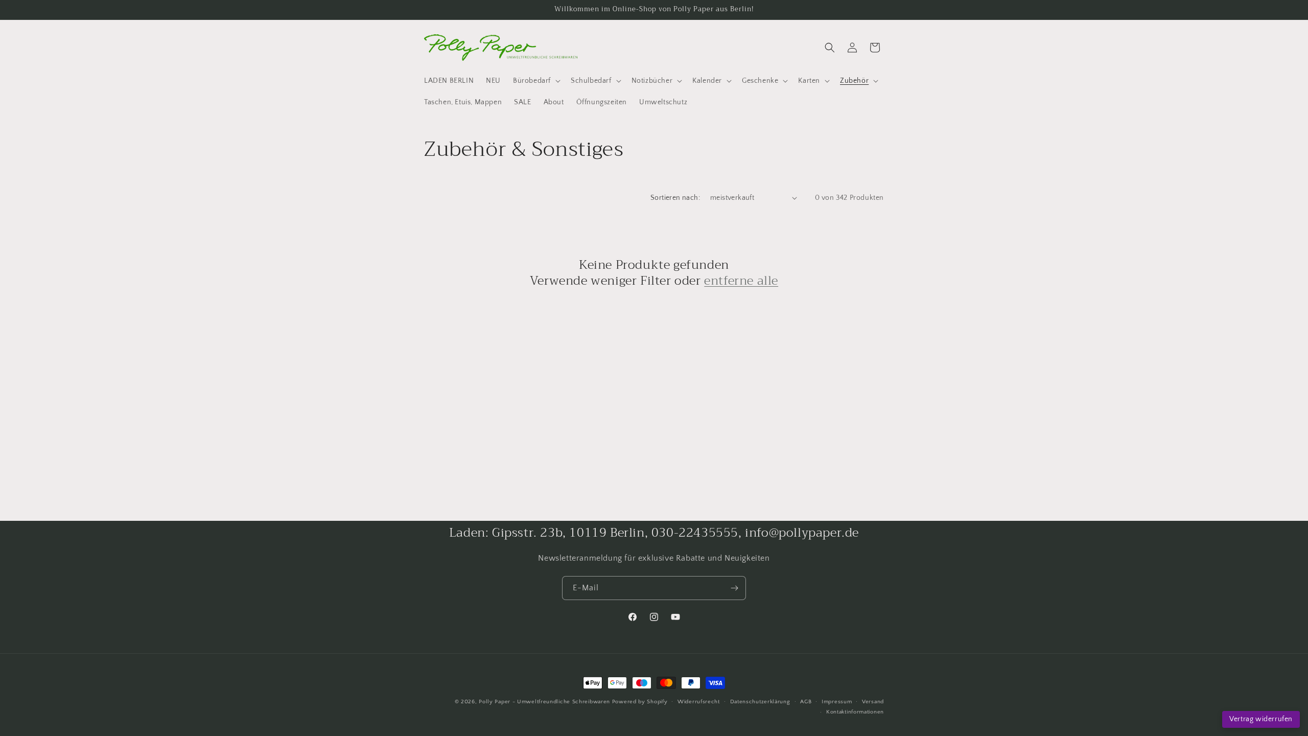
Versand (873, 702)
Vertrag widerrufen (1261, 719)
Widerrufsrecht (699, 702)
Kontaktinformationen (855, 712)
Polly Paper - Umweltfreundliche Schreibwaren (544, 702)
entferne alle (741, 281)
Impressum (837, 702)
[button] (536, 80)
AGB (805, 702)
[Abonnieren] (734, 588)
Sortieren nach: (675, 198)
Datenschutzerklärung (760, 702)
